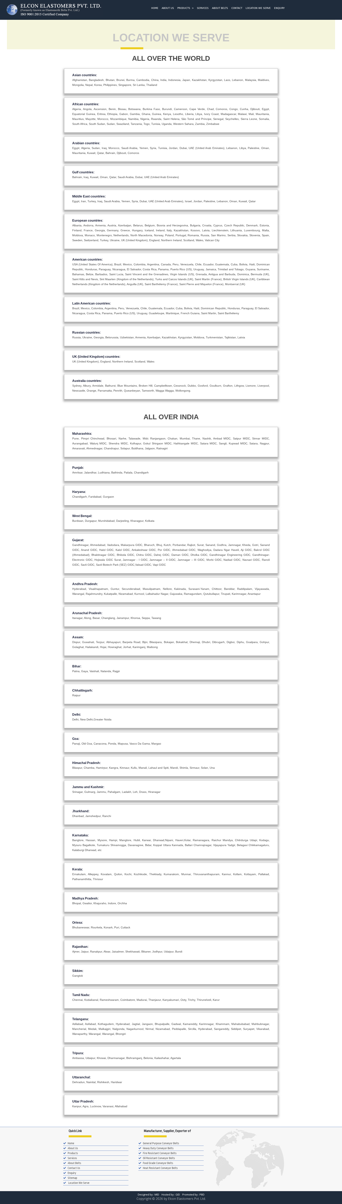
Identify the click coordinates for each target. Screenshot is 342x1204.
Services (72, 1158)
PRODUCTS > (185, 8)
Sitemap (72, 1177)
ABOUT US (168, 8)
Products (73, 1153)
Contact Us (74, 1168)
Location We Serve (78, 1182)
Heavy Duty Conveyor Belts (158, 1148)
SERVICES (203, 8)
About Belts (74, 1163)
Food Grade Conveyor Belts (158, 1163)
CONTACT (236, 8)
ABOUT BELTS (220, 8)
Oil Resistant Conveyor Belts (159, 1158)
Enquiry (72, 1173)
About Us (73, 1148)
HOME (154, 8)
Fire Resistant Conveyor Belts (160, 1153)
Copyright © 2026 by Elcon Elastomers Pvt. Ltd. (171, 1198)
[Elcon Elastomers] (73, 9)
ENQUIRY (279, 8)
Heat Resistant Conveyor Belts (160, 1168)
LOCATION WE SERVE (258, 8)
